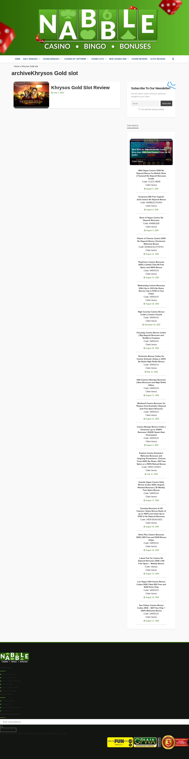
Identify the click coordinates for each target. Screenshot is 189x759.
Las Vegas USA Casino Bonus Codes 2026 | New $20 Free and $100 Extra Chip (151, 584)
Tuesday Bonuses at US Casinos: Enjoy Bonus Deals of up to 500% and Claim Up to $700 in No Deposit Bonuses (151, 512)
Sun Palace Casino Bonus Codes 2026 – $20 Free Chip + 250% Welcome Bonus (151, 608)
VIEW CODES (154, 467)
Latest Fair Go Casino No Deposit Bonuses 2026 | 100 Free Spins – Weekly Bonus (151, 561)
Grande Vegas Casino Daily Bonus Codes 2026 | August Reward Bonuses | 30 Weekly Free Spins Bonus (151, 486)
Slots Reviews (157, 59)
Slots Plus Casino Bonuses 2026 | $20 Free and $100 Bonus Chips (151, 537)
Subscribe (8, 730)
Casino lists (97, 59)
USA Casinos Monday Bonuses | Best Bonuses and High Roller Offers (151, 382)
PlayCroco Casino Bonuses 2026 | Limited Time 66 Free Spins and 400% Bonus (151, 264)
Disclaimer (6, 704)
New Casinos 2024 (10, 687)
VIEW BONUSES (154, 519)
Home (17, 59)
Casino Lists (7, 684)
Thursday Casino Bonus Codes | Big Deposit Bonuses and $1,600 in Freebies (151, 335)
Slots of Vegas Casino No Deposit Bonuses (151, 219)
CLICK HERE (154, 181)
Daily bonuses (30, 59)
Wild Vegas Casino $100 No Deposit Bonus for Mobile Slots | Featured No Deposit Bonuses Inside (151, 174)
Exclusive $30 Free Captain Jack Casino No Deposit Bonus (151, 198)
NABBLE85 (154, 223)
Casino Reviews (139, 59)
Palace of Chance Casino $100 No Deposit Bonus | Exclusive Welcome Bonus (151, 241)
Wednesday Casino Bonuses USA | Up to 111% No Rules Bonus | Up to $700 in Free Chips (151, 289)
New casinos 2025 (117, 59)
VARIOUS (154, 270)
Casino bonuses (51, 59)
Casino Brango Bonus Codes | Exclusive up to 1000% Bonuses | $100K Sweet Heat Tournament (151, 431)
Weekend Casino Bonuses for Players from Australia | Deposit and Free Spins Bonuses (151, 406)
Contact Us (6, 711)
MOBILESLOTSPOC (154, 247)
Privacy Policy (8, 701)
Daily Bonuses (8, 674)
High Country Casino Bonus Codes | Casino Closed (151, 313)
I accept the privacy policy (152, 109)
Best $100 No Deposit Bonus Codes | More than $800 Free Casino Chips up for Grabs (151, 152)
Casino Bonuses (9, 677)
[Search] (173, 58)
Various (154, 566)
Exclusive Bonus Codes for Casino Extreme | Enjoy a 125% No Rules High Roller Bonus (151, 359)
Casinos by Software (75, 59)
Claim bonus (137, 161)
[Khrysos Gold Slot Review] (31, 95)
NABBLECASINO (146, 158)
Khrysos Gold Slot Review (80, 87)
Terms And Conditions (11, 707)
